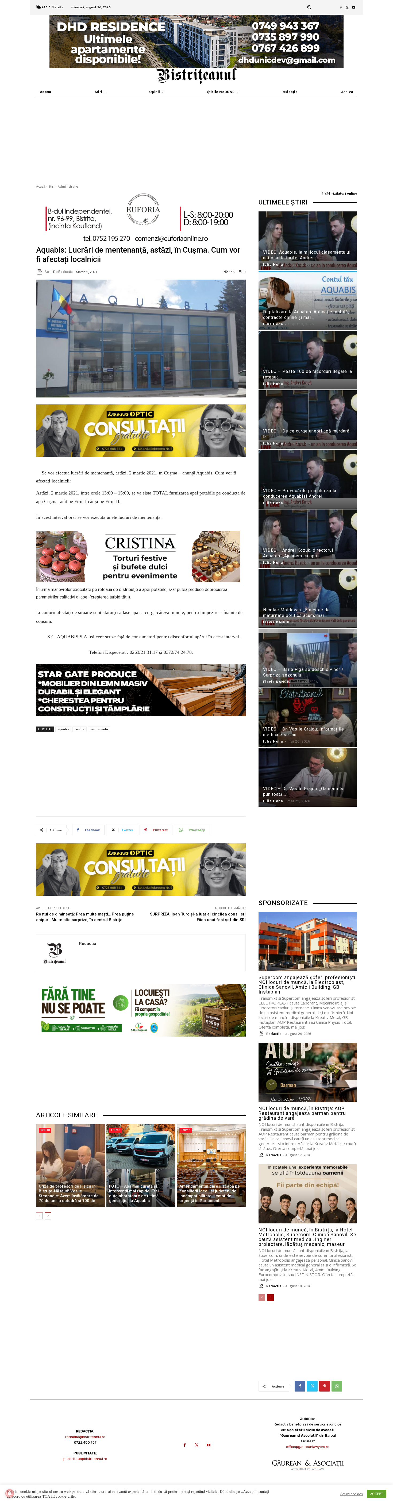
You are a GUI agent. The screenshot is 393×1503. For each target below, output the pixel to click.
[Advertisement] (196, 137)
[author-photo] (262, 1034)
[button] (309, 7)
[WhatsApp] (337, 1386)
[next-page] (48, 1215)
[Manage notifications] (9, 1493)
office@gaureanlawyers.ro (307, 1447)
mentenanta (99, 729)
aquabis (63, 729)
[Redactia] (40, 271)
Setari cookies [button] (351, 1494)
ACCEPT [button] (376, 1493)
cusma (79, 729)
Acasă (40, 186)
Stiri (51, 186)
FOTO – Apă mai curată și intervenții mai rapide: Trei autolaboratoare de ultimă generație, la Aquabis (134, 1193)
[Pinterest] (324, 1386)
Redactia (65, 271)
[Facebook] (341, 7)
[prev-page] (39, 1215)
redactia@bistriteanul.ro (85, 1437)
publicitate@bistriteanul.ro (85, 1459)
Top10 (45, 1130)
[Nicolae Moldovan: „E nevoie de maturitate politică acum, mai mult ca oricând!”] (308, 599)
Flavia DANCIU (277, 622)
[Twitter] (347, 7)
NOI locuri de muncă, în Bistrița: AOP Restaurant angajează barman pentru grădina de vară (302, 1113)
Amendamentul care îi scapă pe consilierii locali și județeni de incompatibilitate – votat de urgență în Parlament (209, 1193)
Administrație (68, 186)
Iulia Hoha (273, 264)
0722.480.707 (85, 1442)
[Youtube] (353, 7)
